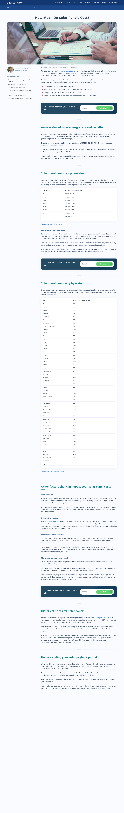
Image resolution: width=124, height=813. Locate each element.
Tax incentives (46, 234)
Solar (68, 3)
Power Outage (59, 3)
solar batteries (59, 145)
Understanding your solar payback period (20, 98)
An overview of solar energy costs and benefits (19, 80)
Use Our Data (112, 3)
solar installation (50, 522)
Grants (80, 3)
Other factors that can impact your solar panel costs (19, 91)
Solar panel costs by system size (17, 84)
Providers (96, 3)
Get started (103, 108)
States (104, 3)
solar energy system (69, 71)
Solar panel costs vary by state (16, 87)
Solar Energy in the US (50, 67)
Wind (73, 3)
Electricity (88, 3)
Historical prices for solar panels (17, 95)
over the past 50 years (101, 618)
